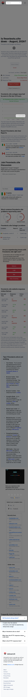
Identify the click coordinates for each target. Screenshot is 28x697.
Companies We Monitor (9, 681)
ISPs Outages (7, 687)
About (5, 669)
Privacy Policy (7, 675)
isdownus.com (10, 664)
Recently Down (7, 683)
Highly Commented (8, 685)
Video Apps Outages (8, 689)
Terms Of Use (7, 673)
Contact (6, 671)
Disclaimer (6, 678)
